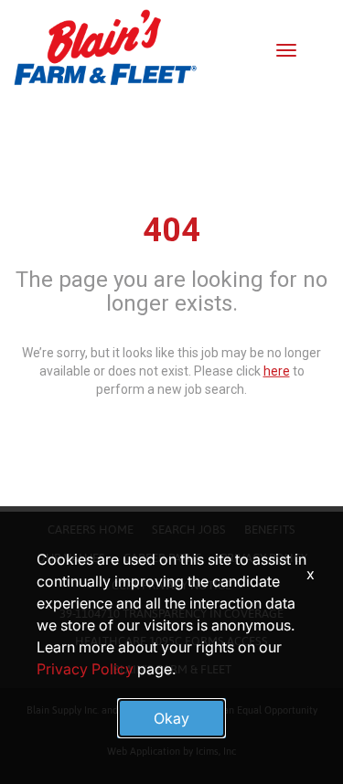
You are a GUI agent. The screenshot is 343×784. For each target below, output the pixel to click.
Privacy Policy (85, 669)
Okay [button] (171, 718)
